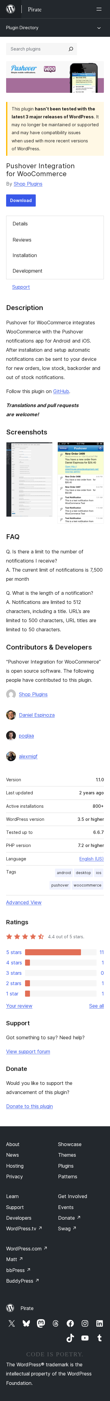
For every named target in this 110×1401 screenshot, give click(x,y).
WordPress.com (27, 1249)
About (13, 1144)
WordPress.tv (24, 1228)
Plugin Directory (22, 27)
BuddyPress (22, 1281)
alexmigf (28, 756)
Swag (67, 1228)
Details (20, 224)
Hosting (15, 1166)
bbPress (18, 1270)
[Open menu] (100, 9)
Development (27, 271)
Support (21, 287)
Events (66, 1207)
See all (96, 1006)
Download (21, 200)
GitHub (61, 391)
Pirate (27, 1308)
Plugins (66, 1166)
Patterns (67, 1176)
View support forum (28, 1051)
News (12, 1155)
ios (98, 872)
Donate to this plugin (29, 1106)
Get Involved (72, 1196)
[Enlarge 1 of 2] (44, 450)
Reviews (22, 240)
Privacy (14, 1176)
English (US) (91, 858)
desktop (83, 872)
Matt (14, 1259)
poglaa (26, 736)
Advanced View (24, 902)
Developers (18, 1218)
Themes (67, 1155)
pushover (60, 885)
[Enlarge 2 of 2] (96, 450)
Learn (12, 1196)
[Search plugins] (71, 49)
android (64, 872)
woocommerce (87, 885)
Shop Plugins (28, 184)
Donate (69, 1218)
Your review (19, 1006)
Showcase (70, 1144)
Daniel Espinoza (37, 715)
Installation (25, 255)
